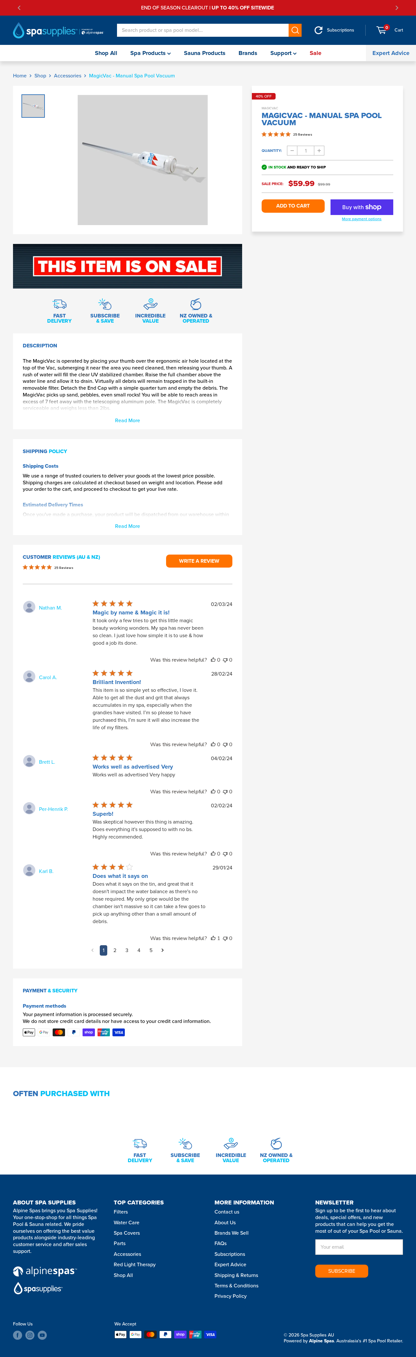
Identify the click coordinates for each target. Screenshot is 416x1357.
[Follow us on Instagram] (29, 1335)
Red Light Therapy (135, 1264)
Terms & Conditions (236, 1285)
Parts (119, 1243)
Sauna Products (205, 53)
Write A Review (199, 561)
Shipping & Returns (236, 1275)
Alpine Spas (321, 1340)
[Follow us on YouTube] (42, 1335)
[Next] (396, 7)
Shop (40, 75)
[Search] (295, 30)
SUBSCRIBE (341, 1271)
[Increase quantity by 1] (319, 150)
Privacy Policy (230, 1296)
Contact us (226, 1212)
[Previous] (19, 7)
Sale (315, 53)
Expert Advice (391, 53)
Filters (121, 1212)
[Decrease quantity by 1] (292, 150)
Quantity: (272, 151)
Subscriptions (229, 1254)
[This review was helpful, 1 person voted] (213, 938)
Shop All (106, 53)
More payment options (362, 219)
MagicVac (270, 108)
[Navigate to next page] (163, 950)
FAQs (220, 1243)
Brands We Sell (231, 1233)
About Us (225, 1222)
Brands (248, 53)
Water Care (126, 1222)
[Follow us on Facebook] (17, 1335)
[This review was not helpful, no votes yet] (225, 660)
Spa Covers (127, 1233)
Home (20, 75)
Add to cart (293, 205)
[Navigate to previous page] (92, 950)
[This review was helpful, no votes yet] (213, 660)
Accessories (67, 75)
